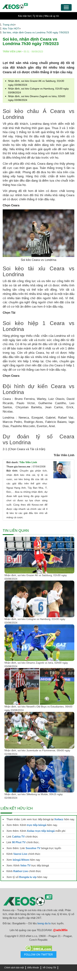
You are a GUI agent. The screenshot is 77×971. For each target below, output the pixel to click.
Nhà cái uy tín (51, 16)
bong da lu (44, 923)
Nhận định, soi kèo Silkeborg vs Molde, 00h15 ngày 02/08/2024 (33, 796)
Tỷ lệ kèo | (38, 16)
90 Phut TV (19, 842)
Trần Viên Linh (28, 462)
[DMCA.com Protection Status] (38, 948)
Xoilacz (58, 819)
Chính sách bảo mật (14, 967)
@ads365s (60, 930)
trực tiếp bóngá (36, 824)
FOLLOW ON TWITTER (38, 954)
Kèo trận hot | (25, 16)
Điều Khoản (33, 967)
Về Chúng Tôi (49, 967)
